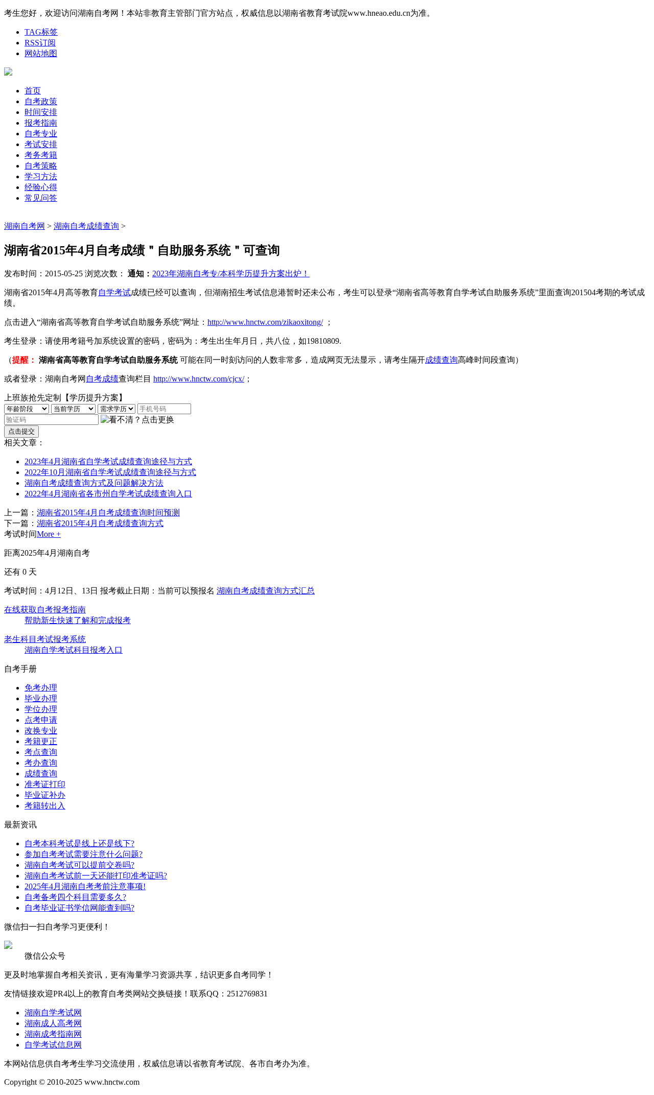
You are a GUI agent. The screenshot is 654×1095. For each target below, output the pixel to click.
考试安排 (41, 144)
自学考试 (114, 292)
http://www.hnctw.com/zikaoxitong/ (265, 322)
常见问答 (41, 198)
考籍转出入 (45, 805)
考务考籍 (41, 155)
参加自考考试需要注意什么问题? (84, 854)
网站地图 (41, 53)
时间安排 (41, 112)
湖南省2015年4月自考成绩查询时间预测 (108, 512)
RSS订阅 (40, 42)
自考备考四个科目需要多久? (75, 897)
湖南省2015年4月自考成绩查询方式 (100, 523)
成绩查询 (441, 359)
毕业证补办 (45, 795)
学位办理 (41, 709)
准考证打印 (45, 784)
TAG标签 (41, 32)
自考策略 (41, 165)
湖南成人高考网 (53, 1023)
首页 (33, 90)
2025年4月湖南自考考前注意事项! (85, 886)
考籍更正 (41, 741)
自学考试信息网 (53, 1044)
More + (49, 534)
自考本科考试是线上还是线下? (79, 843)
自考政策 (41, 101)
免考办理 (41, 687)
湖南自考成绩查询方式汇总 (266, 590)
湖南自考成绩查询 (86, 226)
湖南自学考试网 (53, 1012)
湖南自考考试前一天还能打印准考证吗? (96, 875)
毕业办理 (41, 698)
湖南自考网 (24, 226)
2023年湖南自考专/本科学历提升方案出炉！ (231, 273)
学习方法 (41, 176)
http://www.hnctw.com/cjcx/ (198, 378)
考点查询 (41, 752)
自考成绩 (102, 378)
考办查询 (41, 762)
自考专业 (41, 133)
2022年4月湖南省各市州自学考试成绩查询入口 (108, 493)
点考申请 (41, 720)
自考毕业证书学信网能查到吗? (79, 907)
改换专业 (41, 730)
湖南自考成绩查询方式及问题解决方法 (94, 483)
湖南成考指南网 (53, 1034)
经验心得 (41, 187)
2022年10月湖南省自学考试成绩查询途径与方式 (110, 472)
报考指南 (41, 122)
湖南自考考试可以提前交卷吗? (79, 865)
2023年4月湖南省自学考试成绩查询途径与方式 (108, 461)
